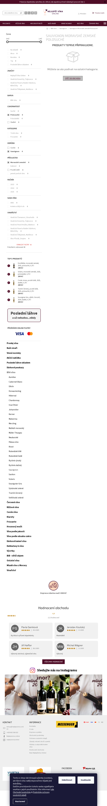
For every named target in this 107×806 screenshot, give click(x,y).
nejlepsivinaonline (13, 739)
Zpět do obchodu (73, 78)
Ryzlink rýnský (15, 460)
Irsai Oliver (13, 405)
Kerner (12, 414)
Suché (14, 111)
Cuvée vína (12, 512)
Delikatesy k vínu (15, 546)
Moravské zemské (19, 162)
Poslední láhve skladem (21, 64)
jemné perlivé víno (19, 173)
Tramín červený (15, 493)
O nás (31, 729)
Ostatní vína (13, 560)
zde (51, 789)
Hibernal (12, 395)
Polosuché (16, 115)
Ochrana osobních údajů (38, 738)
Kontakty (32, 726)
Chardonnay (14, 400)
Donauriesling (15, 391)
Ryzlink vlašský (15, 465)
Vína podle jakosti (16, 531)
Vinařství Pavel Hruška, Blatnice (24, 224)
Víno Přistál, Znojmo (19, 238)
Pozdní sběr (16, 170)
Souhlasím (85, 780)
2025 (13, 192)
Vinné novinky (14, 353)
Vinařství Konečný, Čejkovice (23, 79)
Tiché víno (16, 133)
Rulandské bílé (15, 451)
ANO (13, 203)
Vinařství (11, 570)
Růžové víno (13, 507)
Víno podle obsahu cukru (19, 536)
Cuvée (14, 148)
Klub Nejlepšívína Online (37, 753)
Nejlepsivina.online (13, 736)
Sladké (14, 122)
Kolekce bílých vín (19, 206)
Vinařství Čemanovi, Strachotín (24, 217)
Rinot (11, 446)
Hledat (21, 13)
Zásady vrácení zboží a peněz (39, 741)
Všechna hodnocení (53, 662)
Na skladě (15, 50)
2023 (13, 184)
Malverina (13, 418)
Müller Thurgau (15, 432)
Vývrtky (11, 551)
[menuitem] (6, 23)
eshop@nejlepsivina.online (15, 728)
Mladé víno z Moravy (17, 565)
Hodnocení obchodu (36, 750)
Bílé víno (15, 100)
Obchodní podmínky (21, 792)
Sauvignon (16, 151)
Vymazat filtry (23, 244)
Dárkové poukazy (15, 367)
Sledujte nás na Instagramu (57, 670)
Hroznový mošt (14, 526)
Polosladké (16, 118)
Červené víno (13, 502)
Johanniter (14, 409)
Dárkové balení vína (16, 541)
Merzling (12, 423)
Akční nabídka (14, 358)
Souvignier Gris (15, 483)
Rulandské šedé (15, 456)
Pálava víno (14, 442)
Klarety (10, 517)
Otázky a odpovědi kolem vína (38, 745)
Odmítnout (66, 780)
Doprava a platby (35, 732)
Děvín (11, 386)
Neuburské (13, 437)
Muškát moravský (16, 428)
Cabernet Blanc (15, 381)
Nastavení (19, 801)
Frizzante (15, 137)
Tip (13, 61)
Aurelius (12, 377)
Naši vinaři (12, 348)
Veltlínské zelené (16, 497)
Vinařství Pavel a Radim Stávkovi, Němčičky (23, 84)
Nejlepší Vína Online (19, 75)
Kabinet (15, 166)
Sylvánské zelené (16, 488)
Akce (13, 53)
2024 (13, 188)
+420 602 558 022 (12, 732)
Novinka (15, 57)
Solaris (12, 479)
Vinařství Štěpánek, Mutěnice (23, 89)
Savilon (12, 474)
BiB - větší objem (15, 555)
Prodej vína (12, 343)
